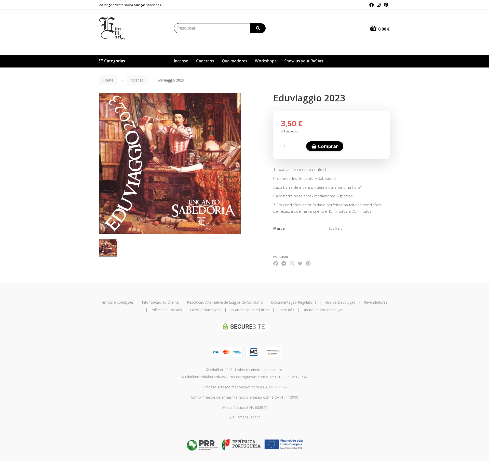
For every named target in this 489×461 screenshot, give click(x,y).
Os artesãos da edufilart (249, 309)
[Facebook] (371, 5)
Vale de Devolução (340, 302)
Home (108, 80)
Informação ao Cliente (160, 302)
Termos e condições (117, 302)
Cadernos (205, 61)
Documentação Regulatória (294, 302)
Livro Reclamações (205, 309)
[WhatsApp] (292, 263)
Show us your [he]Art (303, 61)
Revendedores (375, 302)
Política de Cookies (166, 309)
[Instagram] (378, 5)
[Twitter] (299, 263)
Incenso (181, 61)
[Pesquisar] (258, 28)
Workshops (266, 61)
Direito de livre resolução (323, 309)
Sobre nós (285, 309)
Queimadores (234, 61)
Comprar (327, 146)
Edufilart (335, 228)
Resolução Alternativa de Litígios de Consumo (225, 302)
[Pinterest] (386, 5)
